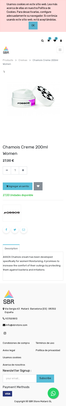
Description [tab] (11, 248)
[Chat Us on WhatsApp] (53, 393)
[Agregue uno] (23, 170)
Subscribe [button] (45, 378)
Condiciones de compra (16, 343)
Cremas (23, 60)
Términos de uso (45, 343)
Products (8, 60)
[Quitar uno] (7, 170)
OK (33, 25)
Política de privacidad (48, 350)
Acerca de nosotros (14, 364)
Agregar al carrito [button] (18, 186)
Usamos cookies (12, 357)
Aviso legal (9, 350)
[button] (38, 186)
